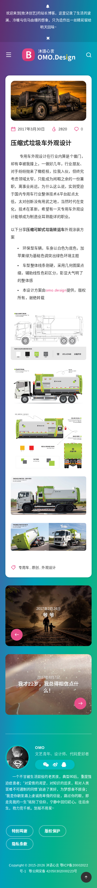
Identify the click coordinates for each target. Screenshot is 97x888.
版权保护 (52, 831)
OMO (40, 747)
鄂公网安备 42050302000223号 (53, 871)
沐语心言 (52, 865)
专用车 (24, 568)
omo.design (56, 290)
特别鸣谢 (19, 831)
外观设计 (48, 568)
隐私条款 (19, 844)
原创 (35, 568)
